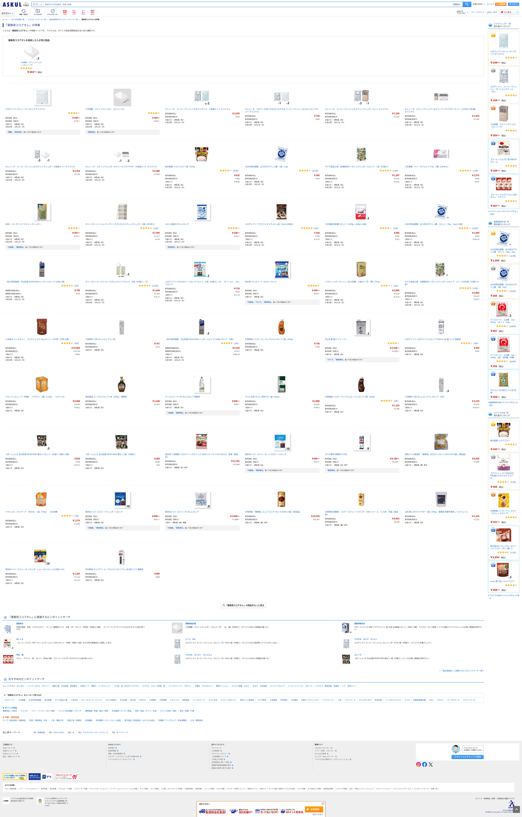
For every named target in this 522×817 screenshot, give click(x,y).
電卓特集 (44, 789)
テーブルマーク (453, 700)
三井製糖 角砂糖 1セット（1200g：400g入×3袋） (346, 224)
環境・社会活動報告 (115, 754)
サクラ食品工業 (61, 700)
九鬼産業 (273, 700)
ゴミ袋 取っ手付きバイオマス (126, 686)
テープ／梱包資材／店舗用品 (14, 720)
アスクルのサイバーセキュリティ (120, 759)
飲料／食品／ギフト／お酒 (145, 711)
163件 (155, 286)
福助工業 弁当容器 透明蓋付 (64, 686)
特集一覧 (434, 789)
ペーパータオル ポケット (38, 686)
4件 (316, 228)
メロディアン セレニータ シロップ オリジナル (25, 109)
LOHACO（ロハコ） (322, 748)
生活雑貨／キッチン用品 (121, 711)
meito (431, 700)
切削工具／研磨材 (74, 720)
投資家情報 (112, 751)
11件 (156, 228)
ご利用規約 (215, 751)
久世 (340, 700)
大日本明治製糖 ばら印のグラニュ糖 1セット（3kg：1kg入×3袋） (434, 224)
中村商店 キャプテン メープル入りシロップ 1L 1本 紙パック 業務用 (114, 569)
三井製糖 (21, 700)
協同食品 (185, 700)
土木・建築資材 (196, 720)
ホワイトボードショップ (99, 789)
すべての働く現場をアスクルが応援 (282, 789)
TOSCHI (142, 700)
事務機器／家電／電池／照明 (96, 711)
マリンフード (350, 700)
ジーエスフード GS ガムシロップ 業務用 (182, 397)
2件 (76, 286)
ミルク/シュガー (501, 24)
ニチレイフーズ (469, 700)
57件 (513, 482)
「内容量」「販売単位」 (16, 247)
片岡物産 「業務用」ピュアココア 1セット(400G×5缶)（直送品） (273, 512)
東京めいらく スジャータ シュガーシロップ (104, 512)
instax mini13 (58, 732)
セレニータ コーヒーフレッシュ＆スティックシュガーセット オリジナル (356, 109)
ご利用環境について (218, 757)
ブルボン (440, 700)
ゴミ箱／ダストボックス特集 (171, 789)
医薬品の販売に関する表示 (221, 768)
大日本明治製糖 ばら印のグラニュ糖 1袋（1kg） (267, 167)
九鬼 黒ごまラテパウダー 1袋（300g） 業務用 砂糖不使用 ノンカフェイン (436, 512)
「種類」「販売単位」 (15, 132)
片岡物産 (163, 700)
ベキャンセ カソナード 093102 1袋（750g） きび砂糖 (31, 512)
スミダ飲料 (262, 700)
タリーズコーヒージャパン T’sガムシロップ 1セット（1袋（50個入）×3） (117, 282)
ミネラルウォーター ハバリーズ (95, 732)
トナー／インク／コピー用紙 (43, 711)
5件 (395, 286)
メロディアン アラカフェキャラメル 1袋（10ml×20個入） (270, 224)
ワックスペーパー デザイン (179, 686)
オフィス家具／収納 (168, 711)
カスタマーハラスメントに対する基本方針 (123, 757)
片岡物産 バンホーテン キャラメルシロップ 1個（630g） (269, 339)
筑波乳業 (378, 700)
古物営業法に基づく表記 (220, 762)
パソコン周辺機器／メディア (69, 711)
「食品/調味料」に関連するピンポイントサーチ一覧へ (462, 671)
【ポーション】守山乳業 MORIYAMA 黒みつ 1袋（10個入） (110, 454)
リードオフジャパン (393, 700)
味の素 (133, 700)
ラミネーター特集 (80, 789)
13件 (395, 171)
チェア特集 (144, 789)
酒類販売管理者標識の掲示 (221, 765)
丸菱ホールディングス (310, 700)
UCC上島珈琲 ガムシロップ (177, 224)
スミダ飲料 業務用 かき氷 (336, 454)
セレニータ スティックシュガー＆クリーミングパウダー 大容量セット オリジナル (121, 167)
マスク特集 (301, 789)
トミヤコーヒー (328, 700)
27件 (513, 553)
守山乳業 (123, 700)
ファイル (24, 711)
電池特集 (53, 789)
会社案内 (111, 748)
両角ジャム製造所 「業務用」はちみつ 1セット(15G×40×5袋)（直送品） (436, 454)
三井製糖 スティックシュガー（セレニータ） (105, 109)
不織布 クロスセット (203, 686)
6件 (76, 343)
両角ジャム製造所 (247, 700)
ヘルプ (491, 4)
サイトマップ (216, 748)
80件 (236, 171)
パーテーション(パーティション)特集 (123, 789)
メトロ (407, 700)
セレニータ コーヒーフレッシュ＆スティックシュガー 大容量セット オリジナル (40, 167)
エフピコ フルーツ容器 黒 (153, 686)
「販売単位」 (92, 132)
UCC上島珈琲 (111, 700)
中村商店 (283, 700)
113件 (315, 171)
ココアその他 (500, 413)
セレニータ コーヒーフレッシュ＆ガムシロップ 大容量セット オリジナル (197, 109)
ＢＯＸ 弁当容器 (260, 686)
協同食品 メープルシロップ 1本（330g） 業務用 (106, 397)
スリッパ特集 (209, 789)
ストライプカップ (277, 686)
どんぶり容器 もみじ (240, 686)
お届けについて (8, 751)
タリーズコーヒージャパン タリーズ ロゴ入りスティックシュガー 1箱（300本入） (120, 224)
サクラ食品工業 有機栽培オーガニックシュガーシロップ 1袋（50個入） (357, 167)
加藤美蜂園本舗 (419, 700)
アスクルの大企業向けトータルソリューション (332, 759)
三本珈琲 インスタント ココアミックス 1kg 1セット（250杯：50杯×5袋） (37, 339)
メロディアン (9, 700)
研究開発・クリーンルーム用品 (108, 720)
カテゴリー (6, 13)
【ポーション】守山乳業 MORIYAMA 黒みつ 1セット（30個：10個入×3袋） (37, 454)
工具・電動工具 (57, 720)
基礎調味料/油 (500, 222)
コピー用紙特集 (10, 789)
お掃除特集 (189, 789)
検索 (467, 4)
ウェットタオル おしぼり (13, 686)
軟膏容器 (41, 732)
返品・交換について (10, 757)
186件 (512, 326)
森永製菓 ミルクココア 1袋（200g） (180, 167)
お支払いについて (9, 754)
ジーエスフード (199, 700)
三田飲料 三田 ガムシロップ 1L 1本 (100, 339)
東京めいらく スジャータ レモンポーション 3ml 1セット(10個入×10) (34, 569)
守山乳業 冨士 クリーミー (336, 339)
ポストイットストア (383, 789)
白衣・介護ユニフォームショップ (361, 789)
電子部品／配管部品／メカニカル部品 (140, 720)
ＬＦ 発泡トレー (349, 686)
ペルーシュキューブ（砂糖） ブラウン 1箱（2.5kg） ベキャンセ (35, 397)
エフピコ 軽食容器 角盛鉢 (327, 686)
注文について (8, 748)
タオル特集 (220, 789)
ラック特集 (154, 789)
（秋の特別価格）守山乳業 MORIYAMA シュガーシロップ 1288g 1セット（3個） (199, 339)
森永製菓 (48, 700)
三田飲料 (152, 700)
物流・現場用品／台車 (38, 720)
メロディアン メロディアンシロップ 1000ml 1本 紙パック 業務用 (433, 339)
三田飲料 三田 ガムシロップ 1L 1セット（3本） (425, 397)
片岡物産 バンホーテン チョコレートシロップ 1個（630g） (350, 397)
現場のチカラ (252, 789)
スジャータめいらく (229, 700)
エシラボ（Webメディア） (324, 757)
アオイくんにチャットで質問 (467, 757)
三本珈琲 (74, 700)
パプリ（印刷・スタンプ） (324, 751)
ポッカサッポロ (365, 700)
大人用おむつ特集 (314, 789)
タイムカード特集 (65, 789)
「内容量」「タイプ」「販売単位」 (259, 302)
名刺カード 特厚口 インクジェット (95, 686)
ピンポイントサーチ (421, 789)
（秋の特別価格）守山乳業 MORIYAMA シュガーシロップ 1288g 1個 (34, 282)
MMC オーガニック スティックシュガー (23, 224)
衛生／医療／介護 (187, 711)
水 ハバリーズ (122, 732)
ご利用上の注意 (217, 759)
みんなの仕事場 (320, 754)
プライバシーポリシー (219, 754)
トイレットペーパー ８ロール (300, 686)
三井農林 (294, 700)
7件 (76, 516)
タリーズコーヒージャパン (91, 700)
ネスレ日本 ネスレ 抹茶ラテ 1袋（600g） (263, 397)
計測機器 (88, 720)
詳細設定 (456, 4)
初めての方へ (318, 814)
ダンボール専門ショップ (236, 789)
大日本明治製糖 (35, 700)
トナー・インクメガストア (28, 789)
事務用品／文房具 (10, 711)
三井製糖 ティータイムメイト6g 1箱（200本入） (427, 167)
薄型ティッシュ (222, 686)
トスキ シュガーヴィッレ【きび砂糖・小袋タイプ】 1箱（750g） (353, 282)
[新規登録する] (314, 809)
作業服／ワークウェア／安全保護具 (172, 720)
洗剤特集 (198, 789)
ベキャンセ (174, 700)
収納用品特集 (328, 789)
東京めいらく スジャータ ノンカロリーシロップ (265, 454)
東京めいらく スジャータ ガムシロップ (182, 512)
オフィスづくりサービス (402, 789)
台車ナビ (263, 789)
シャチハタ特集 (341, 789)
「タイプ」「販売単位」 (335, 360)
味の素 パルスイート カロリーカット (261, 282)
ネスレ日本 (213, 700)
